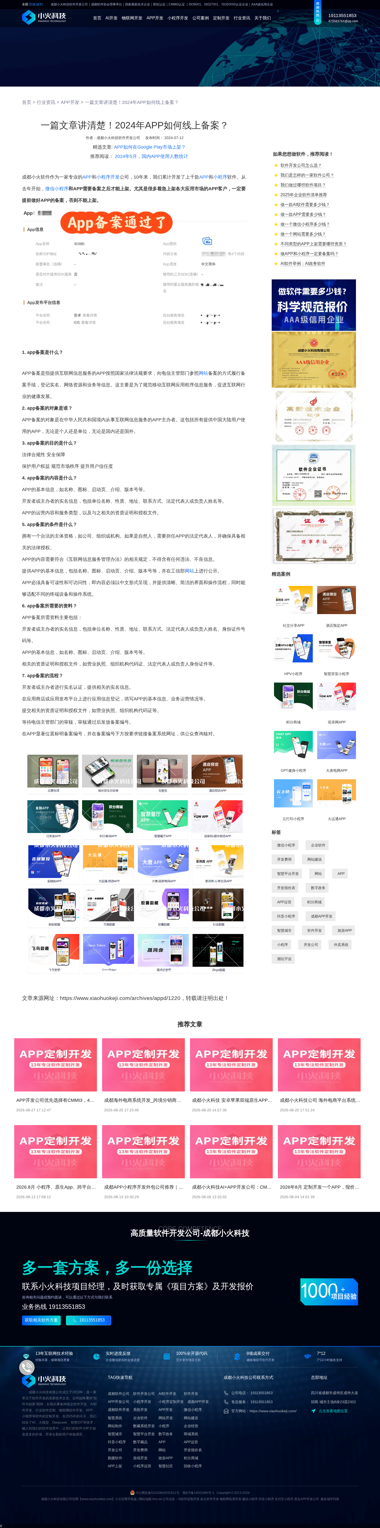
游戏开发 (140, 1458)
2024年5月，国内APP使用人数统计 (151, 156)
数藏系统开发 (144, 1426)
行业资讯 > (48, 102)
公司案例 (200, 18)
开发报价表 (286, 888)
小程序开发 (178, 18)
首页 (97, 18)
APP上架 (115, 1466)
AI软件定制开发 (189, 1499)
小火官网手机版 (126, 1499)
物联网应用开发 (230, 1499)
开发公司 (311, 945)
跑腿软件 (115, 1458)
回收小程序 (193, 1466)
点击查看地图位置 (333, 1411)
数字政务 (318, 888)
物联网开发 (132, 18)
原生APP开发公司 (306, 1499)
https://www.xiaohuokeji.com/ (273, 1411)
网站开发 (165, 1418)
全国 (32, 4)
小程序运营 (142, 1466)
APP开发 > (72, 102)
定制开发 (221, 18)
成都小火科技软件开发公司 (118, 138)
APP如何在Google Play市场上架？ (150, 147)
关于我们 (262, 18)
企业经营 (191, 1426)
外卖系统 (341, 945)
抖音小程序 (286, 916)
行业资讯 (242, 18)
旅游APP (345, 930)
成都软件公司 (119, 1394)
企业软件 (318, 845)
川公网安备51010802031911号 (157, 1493)
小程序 (220, 177)
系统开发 (140, 1410)
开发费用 (284, 859)
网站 (203, 373)
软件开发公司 (144, 1394)
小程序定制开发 (171, 1402)
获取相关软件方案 (41, 1320)
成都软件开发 (119, 1410)
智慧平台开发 (288, 874)
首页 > (28, 102)
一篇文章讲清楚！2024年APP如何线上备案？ (132, 102)
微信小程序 (57, 188)
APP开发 (155, 18)
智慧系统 (115, 1418)
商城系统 (191, 1434)
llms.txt (157, 1499)
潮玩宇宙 (284, 959)
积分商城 (314, 902)
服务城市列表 (330, 1499)
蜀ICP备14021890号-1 (198, 1493)
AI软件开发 (167, 1394)
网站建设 (314, 859)
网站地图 (145, 1499)
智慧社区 (165, 1466)
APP (87, 177)
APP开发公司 (118, 1402)
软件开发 (314, 930)
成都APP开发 (321, 916)
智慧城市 (284, 930)
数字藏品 (140, 1442)
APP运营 (284, 902)
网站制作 (115, 1426)
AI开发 (111, 18)
